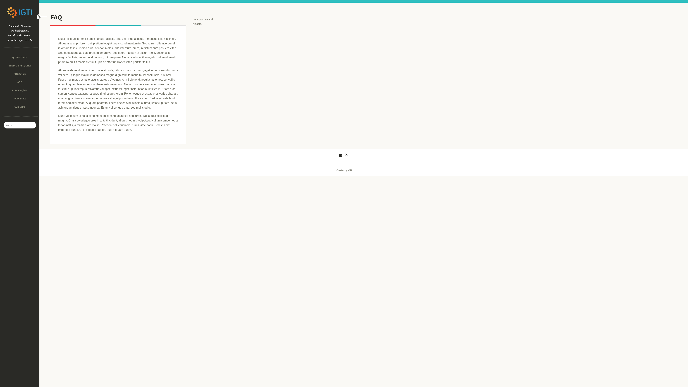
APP (19, 82)
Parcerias (20, 98)
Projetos (20, 74)
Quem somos (19, 57)
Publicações (20, 90)
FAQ (56, 17)
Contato (20, 107)
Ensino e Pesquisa (20, 65)
